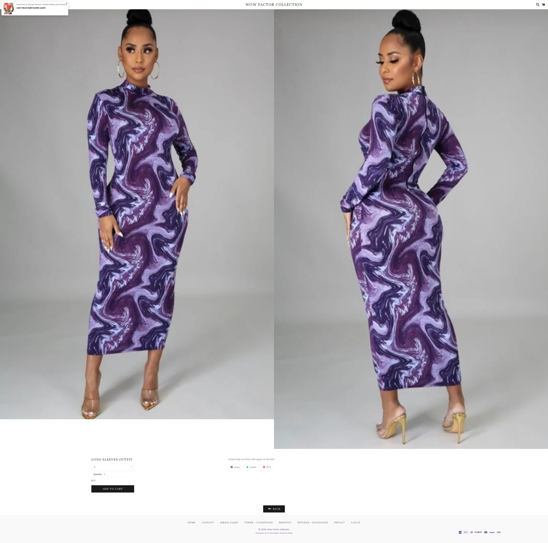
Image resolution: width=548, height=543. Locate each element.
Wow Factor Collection (274, 4)
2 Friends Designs (273, 533)
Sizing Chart (229, 522)
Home (192, 522)
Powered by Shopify (285, 533)
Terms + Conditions (259, 522)
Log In (355, 522)
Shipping (285, 522)
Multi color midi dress (26, 7)
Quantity (97, 474)
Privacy (339, 522)
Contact (208, 522)
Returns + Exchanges (313, 522)
